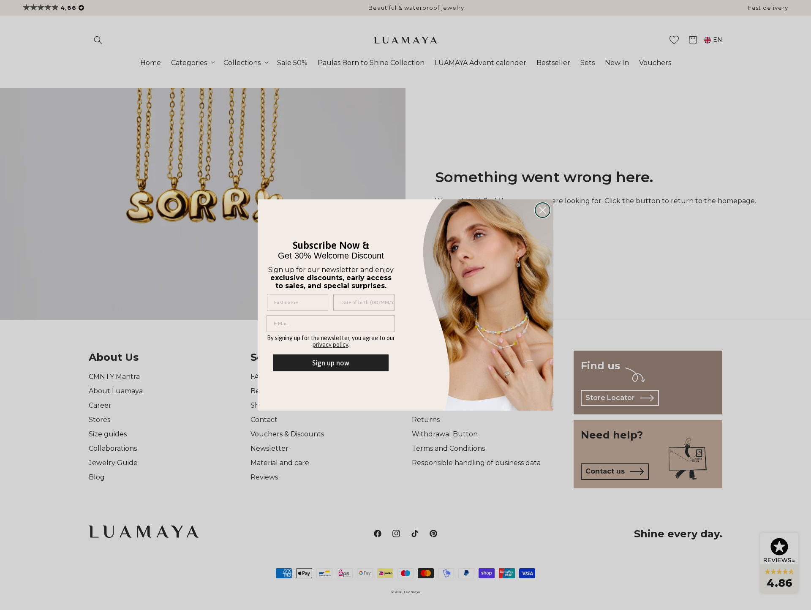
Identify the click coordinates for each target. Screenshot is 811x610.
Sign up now (330, 363)
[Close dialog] (542, 210)
